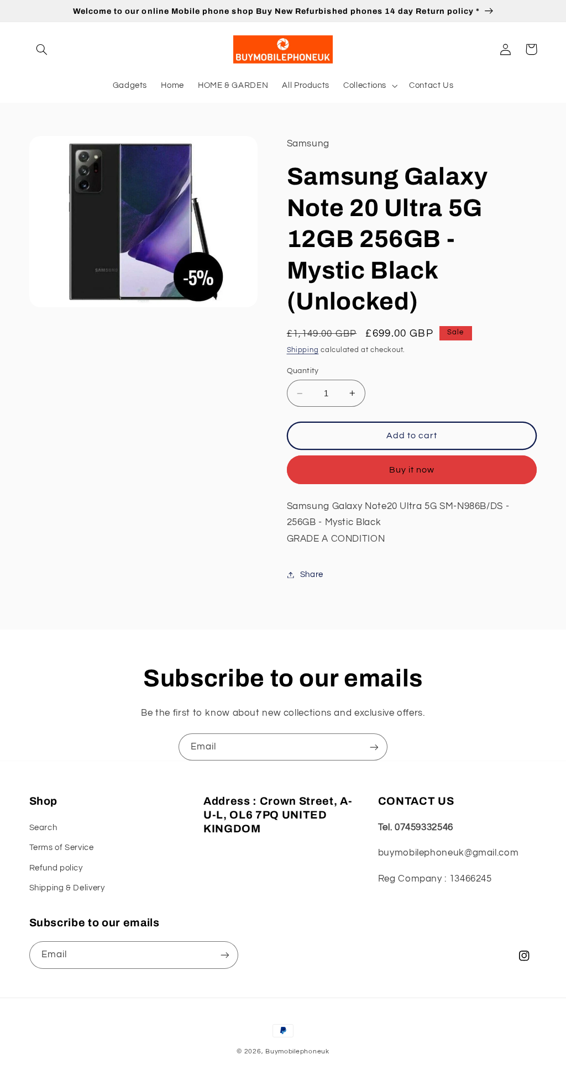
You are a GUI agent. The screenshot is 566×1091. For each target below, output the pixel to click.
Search (43, 828)
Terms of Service (61, 847)
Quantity (303, 371)
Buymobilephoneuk (297, 1051)
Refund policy (56, 868)
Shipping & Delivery (67, 888)
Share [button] (311, 574)
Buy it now (412, 469)
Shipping (303, 350)
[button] (42, 49)
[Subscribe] (374, 746)
